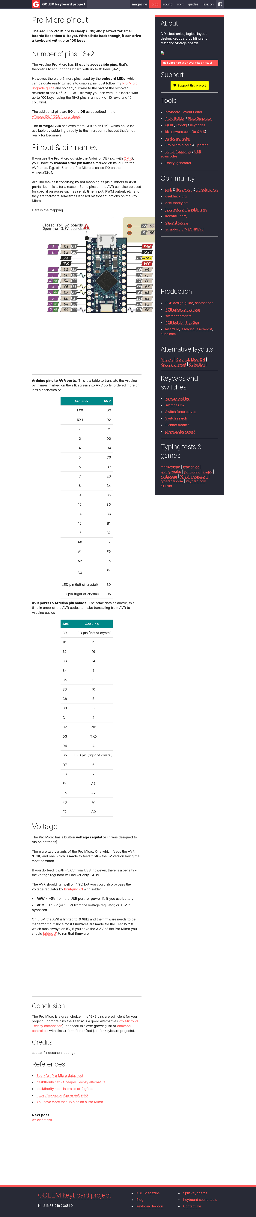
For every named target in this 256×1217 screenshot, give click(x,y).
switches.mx (174, 405)
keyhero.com (196, 481)
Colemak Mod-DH (190, 359)
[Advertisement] (86, 345)
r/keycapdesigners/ (180, 431)
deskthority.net (176, 203)
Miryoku (167, 359)
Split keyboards (195, 1193)
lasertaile (172, 329)
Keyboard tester (177, 138)
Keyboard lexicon (149, 1206)
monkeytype (170, 467)
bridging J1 (73, 889)
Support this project (191, 85)
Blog (139, 1200)
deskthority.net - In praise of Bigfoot (65, 1089)
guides (193, 4)
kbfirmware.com (178, 132)
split (180, 4)
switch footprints (178, 316)
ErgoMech (184, 189)
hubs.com (168, 334)
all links (166, 486)
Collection (197, 364)
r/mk (168, 189)
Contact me (192, 1206)
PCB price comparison (182, 309)
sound (168, 4)
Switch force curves (180, 412)
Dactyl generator (178, 163)
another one (204, 303)
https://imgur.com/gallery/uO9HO (62, 1095)
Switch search (176, 418)
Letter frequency (178, 152)
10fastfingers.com (194, 476)
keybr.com (169, 476)
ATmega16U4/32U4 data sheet (56, 116)
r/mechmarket (207, 189)
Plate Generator (200, 118)
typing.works (171, 472)
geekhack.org (176, 196)
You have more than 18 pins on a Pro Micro (70, 1102)
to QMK (199, 132)
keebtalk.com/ (176, 216)
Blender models (177, 425)
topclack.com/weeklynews (186, 209)
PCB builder (174, 323)
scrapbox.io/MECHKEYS (184, 229)
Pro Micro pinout (178, 145)
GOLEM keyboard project (63, 4)
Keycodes (197, 125)
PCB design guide (179, 303)
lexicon (208, 4)
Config (181, 125)
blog (155, 4)
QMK (128, 158)
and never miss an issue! (189, 62)
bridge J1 (50, 933)
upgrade (201, 145)
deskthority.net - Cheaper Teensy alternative (71, 1082)
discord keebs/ (176, 222)
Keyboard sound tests (200, 1200)
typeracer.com (172, 481)
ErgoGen (192, 323)
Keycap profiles (177, 398)
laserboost (204, 329)
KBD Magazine (148, 1193)
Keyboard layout (173, 364)
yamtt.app (192, 472)
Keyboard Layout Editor (183, 112)
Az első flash (42, 1120)
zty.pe (207, 472)
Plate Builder (175, 118)
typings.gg (191, 467)
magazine (139, 4)
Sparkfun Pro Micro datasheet (60, 1076)
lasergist (187, 329)
